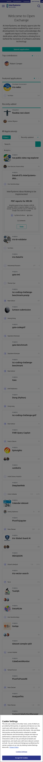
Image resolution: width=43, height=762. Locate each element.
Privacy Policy (14, 747)
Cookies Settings (21, 752)
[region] (21, 738)
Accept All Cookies (21, 758)
